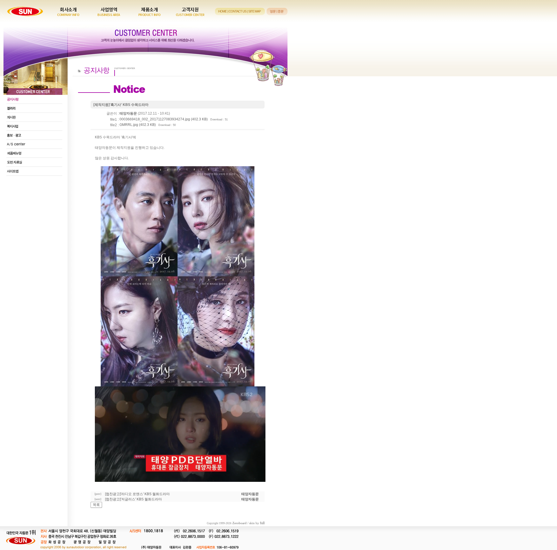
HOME (222, 11)
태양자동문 (250, 494)
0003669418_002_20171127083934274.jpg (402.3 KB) (164, 119)
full (262, 523)
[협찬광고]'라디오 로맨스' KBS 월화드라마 (137, 494)
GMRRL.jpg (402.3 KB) (138, 125)
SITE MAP (254, 11)
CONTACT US (237, 11)
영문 (273, 11)
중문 (280, 11)
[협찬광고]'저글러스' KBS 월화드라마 (133, 499)
